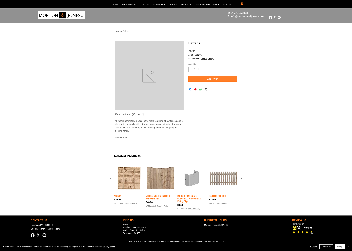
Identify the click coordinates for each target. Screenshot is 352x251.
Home (118, 31)
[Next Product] (241, 178)
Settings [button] (313, 246)
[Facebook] (270, 17)
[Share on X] (205, 89)
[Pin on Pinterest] (195, 89)
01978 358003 (46, 225)
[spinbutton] (194, 69)
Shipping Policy (207, 59)
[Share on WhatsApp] (200, 89)
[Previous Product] (110, 178)
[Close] (348, 246)
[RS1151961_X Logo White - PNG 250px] (274, 17)
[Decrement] (190, 69)
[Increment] (199, 69)
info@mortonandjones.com (247, 16)
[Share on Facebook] (190, 89)
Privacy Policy (109, 246)
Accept (340, 246)
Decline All (326, 246)
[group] (176, 186)
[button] (129, 4)
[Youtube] (279, 17)
